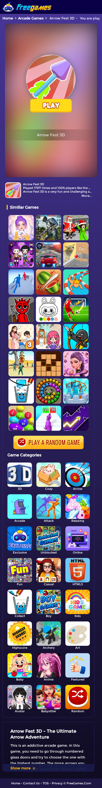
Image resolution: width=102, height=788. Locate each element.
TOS (46, 783)
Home (7, 18)
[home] (27, 2)
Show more (20, 768)
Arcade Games (31, 18)
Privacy (57, 783)
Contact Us (31, 783)
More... (86, 196)
